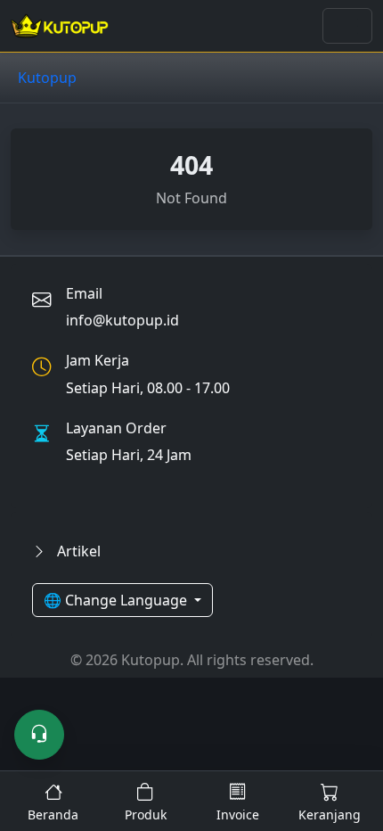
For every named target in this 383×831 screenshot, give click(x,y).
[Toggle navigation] (347, 26)
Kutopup (47, 77)
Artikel (77, 551)
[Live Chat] (39, 735)
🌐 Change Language (117, 600)
